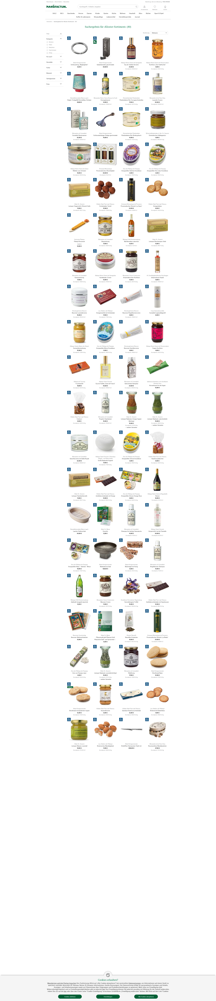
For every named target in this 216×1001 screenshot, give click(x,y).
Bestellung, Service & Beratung (157, 1)
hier (103, 989)
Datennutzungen (135, 983)
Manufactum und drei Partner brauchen (61, 983)
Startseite (49, 21)
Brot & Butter (58, 1)
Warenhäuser (49, 1)
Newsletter (66, 1)
